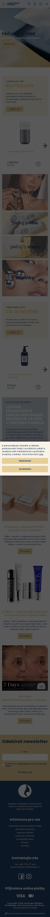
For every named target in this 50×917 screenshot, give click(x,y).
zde (41, 454)
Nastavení (25, 460)
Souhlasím (25, 469)
